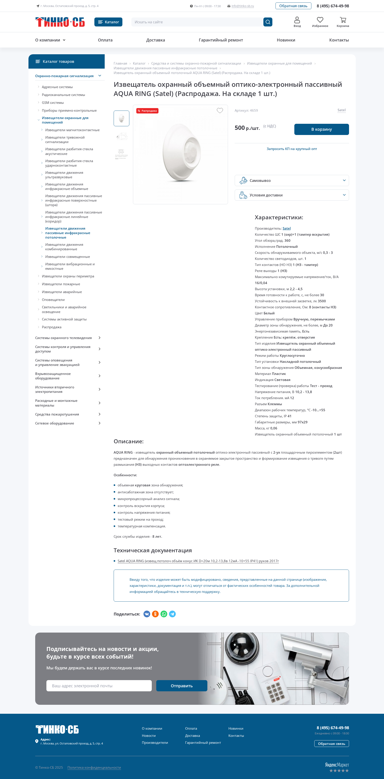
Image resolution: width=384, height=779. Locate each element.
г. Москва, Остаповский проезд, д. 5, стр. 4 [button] (69, 6)
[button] (293, 5)
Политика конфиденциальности (94, 767)
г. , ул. (72, 741)
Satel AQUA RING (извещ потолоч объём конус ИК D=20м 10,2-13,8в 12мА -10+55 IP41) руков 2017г (198, 561)
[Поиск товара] (267, 21)
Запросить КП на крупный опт (292, 148)
